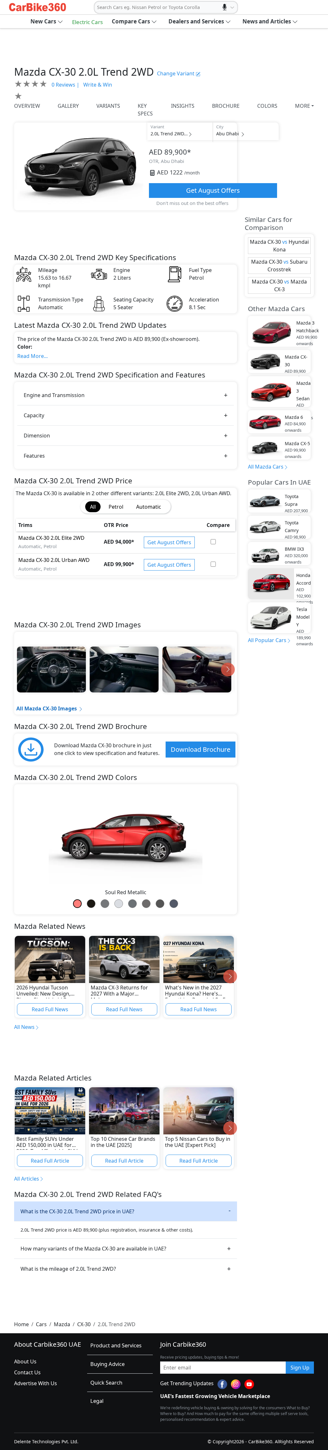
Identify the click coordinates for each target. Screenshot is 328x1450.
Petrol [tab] (116, 506)
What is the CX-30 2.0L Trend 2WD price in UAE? (77, 1211)
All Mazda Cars (265, 466)
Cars (41, 1324)
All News (24, 1026)
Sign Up (300, 1367)
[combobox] (97, 7)
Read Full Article (50, 1160)
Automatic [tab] (148, 506)
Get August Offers (213, 190)
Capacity (34, 415)
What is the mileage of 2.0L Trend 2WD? (68, 1268)
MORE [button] (302, 105)
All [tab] (93, 506)
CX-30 (84, 1324)
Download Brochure (200, 749)
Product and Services (116, 1345)
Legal (96, 1400)
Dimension (37, 435)
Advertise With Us (35, 1383)
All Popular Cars (267, 640)
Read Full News (50, 1009)
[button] (47, 21)
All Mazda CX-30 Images (46, 708)
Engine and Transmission (54, 395)
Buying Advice (107, 1364)
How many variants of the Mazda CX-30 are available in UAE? (93, 1248)
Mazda (62, 1324)
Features (34, 455)
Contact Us (27, 1372)
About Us (25, 1361)
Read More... (32, 356)
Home (21, 1324)
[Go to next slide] (228, 669)
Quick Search (106, 1382)
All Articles (26, 1178)
